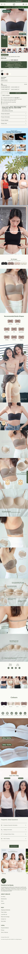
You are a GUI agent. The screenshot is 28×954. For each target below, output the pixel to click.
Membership (4, 898)
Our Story (3, 896)
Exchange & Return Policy (8, 834)
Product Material (4, 120)
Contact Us (3, 919)
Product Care (4, 123)
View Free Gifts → (11, 67)
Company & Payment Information (10, 825)
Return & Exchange (5, 916)
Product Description (5, 113)
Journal (2, 903)
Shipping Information (7, 829)
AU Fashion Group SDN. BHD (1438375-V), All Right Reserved (11, 939)
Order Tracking (6, 838)
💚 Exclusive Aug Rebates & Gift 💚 (27, 478)
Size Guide (3, 921)
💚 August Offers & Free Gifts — (14, 62)
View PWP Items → (16, 67)
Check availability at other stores (7, 110)
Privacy (2, 930)
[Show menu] (1, 4)
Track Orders (4, 912)
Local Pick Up (4, 914)
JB (17, 97)
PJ (15, 97)
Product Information (5, 116)
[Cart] (26, 4)
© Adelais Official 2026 (5, 937)
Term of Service (4, 932)
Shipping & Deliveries (5, 909)
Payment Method (5, 927)
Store (2, 901)
